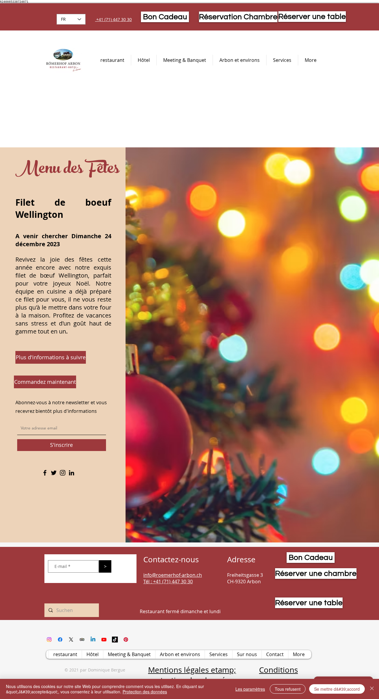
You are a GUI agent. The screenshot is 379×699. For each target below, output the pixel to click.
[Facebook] (45, 472)
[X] (71, 639)
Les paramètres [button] (250, 689)
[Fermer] (371, 689)
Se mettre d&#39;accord (337, 689)
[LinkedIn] (71, 472)
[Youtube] (104, 639)
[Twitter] (53, 472)
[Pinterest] (126, 639)
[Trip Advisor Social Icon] (82, 639)
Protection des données (145, 692)
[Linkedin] (93, 639)
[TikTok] (115, 639)
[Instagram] (62, 472)
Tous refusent (288, 689)
